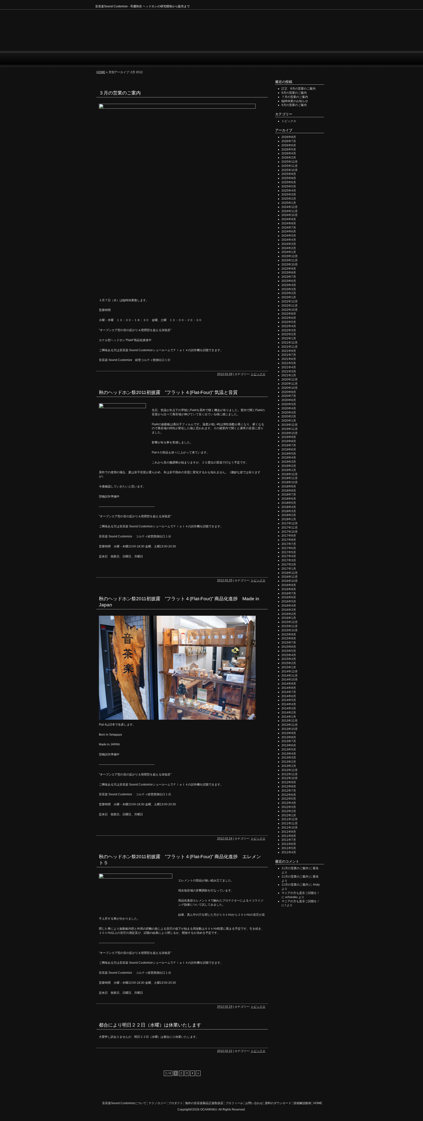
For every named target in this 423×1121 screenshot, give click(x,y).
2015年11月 (290, 626)
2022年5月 (289, 322)
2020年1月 (289, 420)
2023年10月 (290, 264)
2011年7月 (289, 840)
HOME (321, 58)
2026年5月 (289, 149)
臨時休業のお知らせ (295, 101)
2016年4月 (289, 605)
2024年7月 (289, 227)
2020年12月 (290, 379)
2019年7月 (289, 445)
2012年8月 (289, 786)
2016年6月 (289, 597)
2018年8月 (289, 490)
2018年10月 (290, 482)
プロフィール (213, 58)
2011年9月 (289, 831)
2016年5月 (289, 601)
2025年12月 (290, 161)
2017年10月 (290, 531)
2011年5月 (289, 848)
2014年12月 (290, 671)
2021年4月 (289, 367)
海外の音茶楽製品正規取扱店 (204, 1103)
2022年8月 (289, 313)
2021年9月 (289, 351)
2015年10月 (290, 630)
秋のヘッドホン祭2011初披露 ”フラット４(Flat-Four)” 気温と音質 (168, 392)
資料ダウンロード (270, 58)
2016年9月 (289, 585)
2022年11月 (290, 305)
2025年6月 (289, 182)
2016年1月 (289, 618)
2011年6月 (289, 844)
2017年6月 (289, 548)
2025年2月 (289, 198)
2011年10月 (290, 827)
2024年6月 (289, 231)
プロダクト (189, 58)
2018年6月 (289, 498)
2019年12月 (290, 425)
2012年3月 (289, 807)
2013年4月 (289, 753)
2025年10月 (290, 170)
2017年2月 (289, 564)
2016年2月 (289, 614)
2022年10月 (290, 310)
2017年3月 (289, 560)
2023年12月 (290, 256)
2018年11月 (290, 478)
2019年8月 (289, 441)
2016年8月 (289, 589)
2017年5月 (289, 552)
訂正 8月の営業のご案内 (299, 88)
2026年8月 (289, 137)
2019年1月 (289, 470)
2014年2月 (289, 712)
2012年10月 (290, 778)
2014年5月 (289, 700)
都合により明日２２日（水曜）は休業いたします (150, 1025)
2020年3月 (289, 412)
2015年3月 (289, 659)
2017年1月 (289, 568)
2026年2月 (289, 157)
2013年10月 (290, 729)
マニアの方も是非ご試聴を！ (301, 893)
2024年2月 (289, 248)
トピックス (258, 374)
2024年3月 (289, 244)
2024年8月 (289, 223)
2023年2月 (289, 293)
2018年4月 (289, 507)
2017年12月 (290, 523)
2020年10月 (290, 388)
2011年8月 (289, 836)
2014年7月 (289, 692)
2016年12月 (290, 573)
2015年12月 (290, 622)
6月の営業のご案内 (294, 105)
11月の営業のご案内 (295, 868)
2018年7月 (289, 494)
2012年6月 (289, 795)
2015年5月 (289, 651)
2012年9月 (289, 782)
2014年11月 (290, 675)
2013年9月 (289, 733)
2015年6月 (289, 646)
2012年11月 (290, 774)
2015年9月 (289, 634)
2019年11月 (290, 429)
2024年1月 (289, 252)
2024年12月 (290, 207)
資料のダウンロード (278, 1103)
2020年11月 (290, 383)
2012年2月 (289, 811)
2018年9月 (289, 486)
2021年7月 (289, 355)
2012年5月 (289, 798)
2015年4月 (289, 655)
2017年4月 (289, 556)
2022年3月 (289, 330)
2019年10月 (290, 433)
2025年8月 (289, 178)
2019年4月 (289, 457)
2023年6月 (289, 281)
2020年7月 (289, 396)
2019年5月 (289, 453)
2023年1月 (289, 297)
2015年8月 (289, 638)
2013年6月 (289, 745)
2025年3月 (289, 194)
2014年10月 (290, 679)
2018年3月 (289, 511)
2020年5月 (289, 404)
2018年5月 (289, 503)
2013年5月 (289, 749)
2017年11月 (290, 527)
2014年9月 (289, 683)
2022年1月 (289, 338)
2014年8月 (289, 688)
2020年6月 (289, 400)
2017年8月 (289, 540)
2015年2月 (289, 663)
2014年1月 (289, 716)
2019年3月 (289, 461)
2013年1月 (289, 766)
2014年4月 (289, 704)
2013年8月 (289, 737)
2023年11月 (290, 260)
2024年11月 (290, 211)
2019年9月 (289, 437)
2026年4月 (289, 153)
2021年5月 (289, 363)
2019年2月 (289, 466)
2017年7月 (289, 544)
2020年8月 (289, 392)
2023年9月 (289, 268)
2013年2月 (289, 761)
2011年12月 (290, 819)
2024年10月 (290, 215)
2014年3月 (289, 708)
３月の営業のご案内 (120, 92)
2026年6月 (289, 145)
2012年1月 (289, 815)
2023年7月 (289, 276)
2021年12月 (290, 342)
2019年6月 (289, 449)
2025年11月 (290, 166)
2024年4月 (289, 240)
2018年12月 (290, 474)
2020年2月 (289, 416)
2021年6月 (289, 359)
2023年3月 (289, 289)
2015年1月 (289, 667)
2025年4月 (289, 190)
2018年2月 (289, 515)
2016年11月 (290, 576)
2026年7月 (289, 141)
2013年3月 (289, 757)
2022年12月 (290, 301)
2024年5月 (289, 235)
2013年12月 (290, 720)
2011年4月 (289, 852)
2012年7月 (289, 790)
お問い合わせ (239, 58)
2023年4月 (289, 285)
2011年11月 (290, 823)
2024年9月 (289, 219)
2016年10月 (290, 581)
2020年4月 (289, 408)
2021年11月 (290, 346)
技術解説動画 (301, 58)
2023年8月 (289, 272)
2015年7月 (289, 642)
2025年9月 (289, 174)
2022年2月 (289, 334)
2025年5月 (289, 186)
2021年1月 (289, 375)
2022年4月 (289, 326)
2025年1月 (289, 203)
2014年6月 (289, 696)
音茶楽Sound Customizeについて (123, 58)
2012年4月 (289, 803)
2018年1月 (289, 519)
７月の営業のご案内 (295, 97)
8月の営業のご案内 (294, 92)
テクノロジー (165, 58)
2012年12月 (290, 770)
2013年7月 (289, 741)
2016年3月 (289, 610)
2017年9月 (289, 535)
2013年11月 (290, 725)
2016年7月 (289, 593)
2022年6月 (289, 318)
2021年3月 (289, 371)
